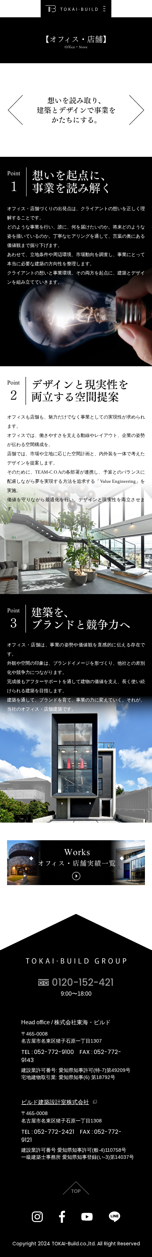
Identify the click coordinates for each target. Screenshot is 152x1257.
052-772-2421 (54, 1132)
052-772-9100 (54, 1052)
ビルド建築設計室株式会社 (55, 1102)
